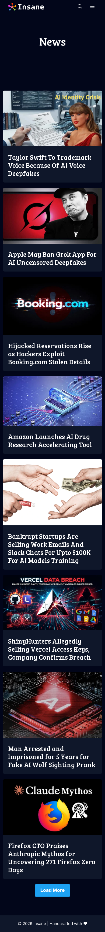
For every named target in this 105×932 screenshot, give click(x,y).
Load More (52, 890)
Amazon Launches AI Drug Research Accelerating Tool (50, 440)
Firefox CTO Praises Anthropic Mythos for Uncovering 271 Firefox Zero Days (51, 857)
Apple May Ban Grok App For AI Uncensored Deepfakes (52, 258)
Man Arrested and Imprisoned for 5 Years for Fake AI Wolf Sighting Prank (51, 756)
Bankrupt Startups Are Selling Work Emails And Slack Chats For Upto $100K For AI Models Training (49, 548)
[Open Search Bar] (80, 6)
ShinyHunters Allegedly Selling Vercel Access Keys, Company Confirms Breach (49, 649)
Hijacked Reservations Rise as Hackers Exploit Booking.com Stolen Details (49, 353)
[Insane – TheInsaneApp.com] (26, 6)
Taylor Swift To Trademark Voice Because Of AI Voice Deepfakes (49, 165)
